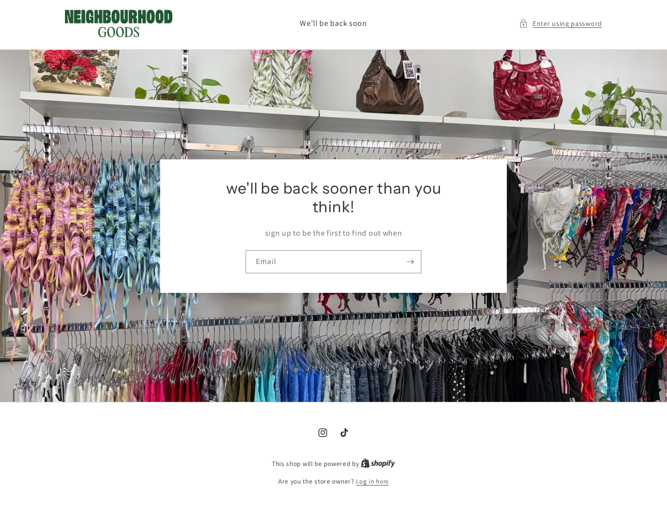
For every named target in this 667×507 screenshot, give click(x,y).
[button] (560, 24)
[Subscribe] (410, 261)
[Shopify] (378, 464)
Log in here (372, 481)
